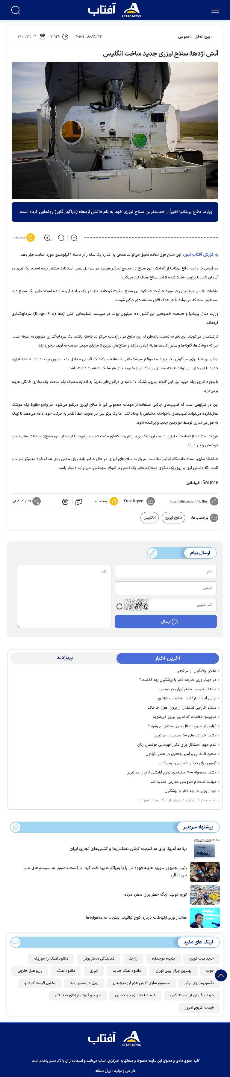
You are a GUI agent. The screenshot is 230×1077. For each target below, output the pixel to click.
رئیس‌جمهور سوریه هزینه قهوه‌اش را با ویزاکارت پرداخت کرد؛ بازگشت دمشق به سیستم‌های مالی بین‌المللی (104, 871)
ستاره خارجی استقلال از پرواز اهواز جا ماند (182, 708)
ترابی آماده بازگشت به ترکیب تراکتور (187, 698)
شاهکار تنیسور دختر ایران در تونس (187, 689)
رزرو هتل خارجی (29, 971)
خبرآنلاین (192, 483)
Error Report (133, 501)
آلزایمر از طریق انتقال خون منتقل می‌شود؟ (182, 726)
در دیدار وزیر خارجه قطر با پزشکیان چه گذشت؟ (177, 680)
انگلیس (149, 518)
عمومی (184, 37)
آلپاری (94, 971)
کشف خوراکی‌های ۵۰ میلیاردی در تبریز (185, 736)
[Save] (78, 501)
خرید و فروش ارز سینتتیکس (192, 995)
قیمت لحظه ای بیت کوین (135, 995)
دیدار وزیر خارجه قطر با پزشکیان (190, 791)
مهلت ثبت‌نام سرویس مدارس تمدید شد (183, 782)
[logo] (115, 9)
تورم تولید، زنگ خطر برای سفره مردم (155, 894)
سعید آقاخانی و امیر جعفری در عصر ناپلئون (181, 754)
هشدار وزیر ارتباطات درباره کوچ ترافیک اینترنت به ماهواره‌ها (136, 917)
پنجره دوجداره (163, 959)
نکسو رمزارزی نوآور (199, 983)
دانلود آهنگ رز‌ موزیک (51, 959)
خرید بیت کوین (201, 959)
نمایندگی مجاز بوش (98, 959)
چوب (210, 971)
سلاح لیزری (173, 518)
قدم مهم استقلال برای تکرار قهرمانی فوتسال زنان (176, 745)
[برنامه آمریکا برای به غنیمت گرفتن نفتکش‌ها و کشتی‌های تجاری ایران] (203, 848)
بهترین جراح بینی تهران (173, 971)
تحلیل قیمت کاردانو (40, 983)
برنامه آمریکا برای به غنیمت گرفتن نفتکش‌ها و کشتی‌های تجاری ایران (128, 849)
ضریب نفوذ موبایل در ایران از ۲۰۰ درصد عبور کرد (176, 800)
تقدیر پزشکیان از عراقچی (196, 671)
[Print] (64, 501)
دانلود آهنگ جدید (127, 971)
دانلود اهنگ (66, 971)
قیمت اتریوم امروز (199, 1008)
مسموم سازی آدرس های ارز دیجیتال (141, 983)
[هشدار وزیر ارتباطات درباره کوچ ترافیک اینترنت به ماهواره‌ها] (203, 917)
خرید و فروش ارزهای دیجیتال (78, 995)
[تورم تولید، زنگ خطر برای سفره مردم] (203, 894)
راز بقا (133, 959)
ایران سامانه (103, 1071)
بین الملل (202, 37)
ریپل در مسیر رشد (84, 983)
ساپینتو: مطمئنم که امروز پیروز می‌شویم (184, 717)
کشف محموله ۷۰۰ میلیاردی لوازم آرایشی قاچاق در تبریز (171, 773)
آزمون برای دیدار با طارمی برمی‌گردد (187, 763)
